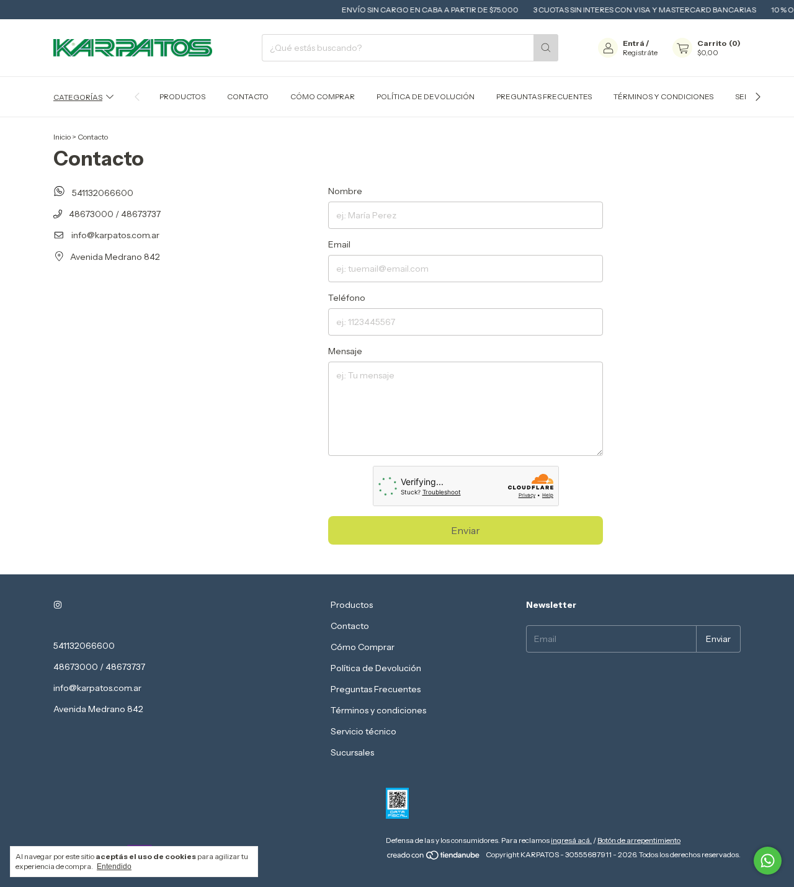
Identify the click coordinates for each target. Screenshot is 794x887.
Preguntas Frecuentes (544, 96)
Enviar (465, 530)
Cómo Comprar (322, 96)
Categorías (77, 96)
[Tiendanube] (434, 857)
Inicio (62, 136)
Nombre (345, 191)
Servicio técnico (363, 731)
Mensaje (345, 351)
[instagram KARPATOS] (57, 604)
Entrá (634, 43)
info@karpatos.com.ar (115, 235)
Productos (182, 96)
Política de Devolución (426, 96)
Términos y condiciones (663, 96)
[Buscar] (545, 47)
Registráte (640, 52)
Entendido (114, 866)
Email (339, 244)
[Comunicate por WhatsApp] (768, 861)
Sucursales (352, 752)
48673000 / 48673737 (114, 214)
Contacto (248, 96)
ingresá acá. (571, 840)
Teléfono (346, 297)
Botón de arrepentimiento (638, 840)
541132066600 (101, 192)
